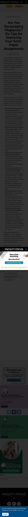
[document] (14, 258)
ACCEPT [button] (5, 514)
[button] (26, 249)
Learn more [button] (21, 510)
